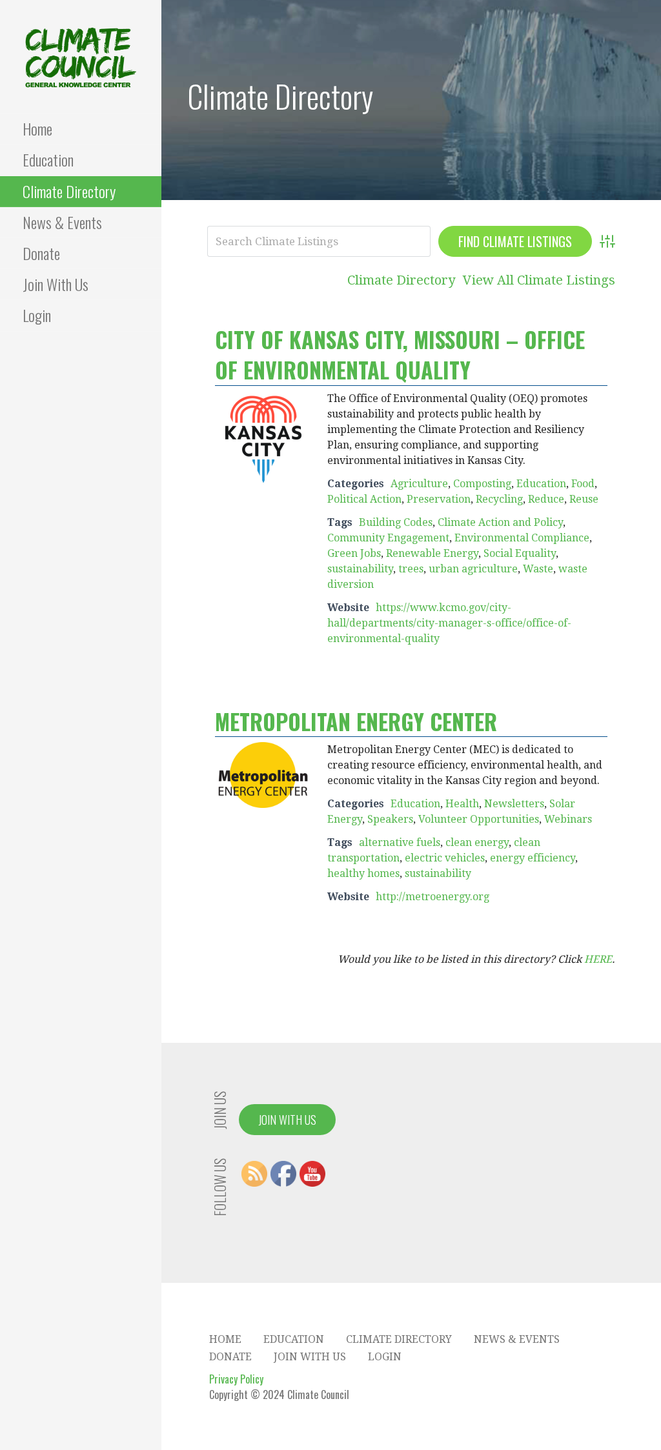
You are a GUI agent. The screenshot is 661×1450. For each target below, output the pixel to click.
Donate (41, 253)
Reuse (583, 499)
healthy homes (363, 873)
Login (37, 315)
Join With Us (55, 284)
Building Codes (395, 522)
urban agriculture (473, 569)
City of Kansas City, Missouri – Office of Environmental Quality (400, 355)
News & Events (62, 222)
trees (410, 569)
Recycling (499, 499)
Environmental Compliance (521, 538)
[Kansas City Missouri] (263, 438)
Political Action (364, 499)
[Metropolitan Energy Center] (263, 775)
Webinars (568, 819)
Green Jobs (354, 553)
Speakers (390, 819)
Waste (538, 569)
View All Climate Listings (539, 280)
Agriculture (419, 484)
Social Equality (519, 553)
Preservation (439, 499)
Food (583, 484)
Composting (482, 484)
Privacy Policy (236, 1379)
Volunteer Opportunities (478, 819)
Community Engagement (388, 538)
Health (462, 804)
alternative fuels (399, 842)
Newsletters (514, 804)
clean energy (477, 842)
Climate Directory (69, 191)
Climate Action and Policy (500, 522)
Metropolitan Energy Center (356, 721)
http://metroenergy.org (432, 897)
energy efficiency (532, 858)
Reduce (546, 499)
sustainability (360, 569)
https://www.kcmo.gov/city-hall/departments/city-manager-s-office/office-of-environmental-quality (449, 623)
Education (48, 159)
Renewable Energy (432, 553)
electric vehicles (445, 858)
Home (37, 128)
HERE (598, 959)
